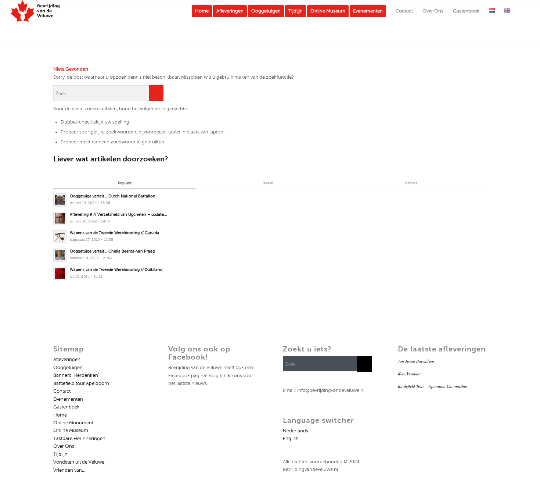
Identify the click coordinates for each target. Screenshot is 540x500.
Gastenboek (66, 407)
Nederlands (295, 430)
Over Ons (63, 446)
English (291, 438)
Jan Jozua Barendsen (416, 361)
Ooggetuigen (68, 367)
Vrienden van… (69, 470)
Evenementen (68, 399)
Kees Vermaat (409, 373)
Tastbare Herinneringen (79, 438)
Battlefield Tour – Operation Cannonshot (432, 386)
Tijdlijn (60, 454)
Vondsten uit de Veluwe (78, 462)
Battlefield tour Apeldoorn (81, 383)
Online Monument (73, 422)
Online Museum (70, 430)
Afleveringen (66, 359)
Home (60, 415)
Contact (62, 391)
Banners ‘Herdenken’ (76, 375)
